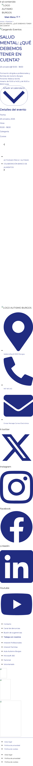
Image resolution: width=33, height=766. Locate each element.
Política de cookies (11, 749)
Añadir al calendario (14, 88)
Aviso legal (8, 742)
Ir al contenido (8, 1)
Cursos (3, 136)
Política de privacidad (12, 745)
